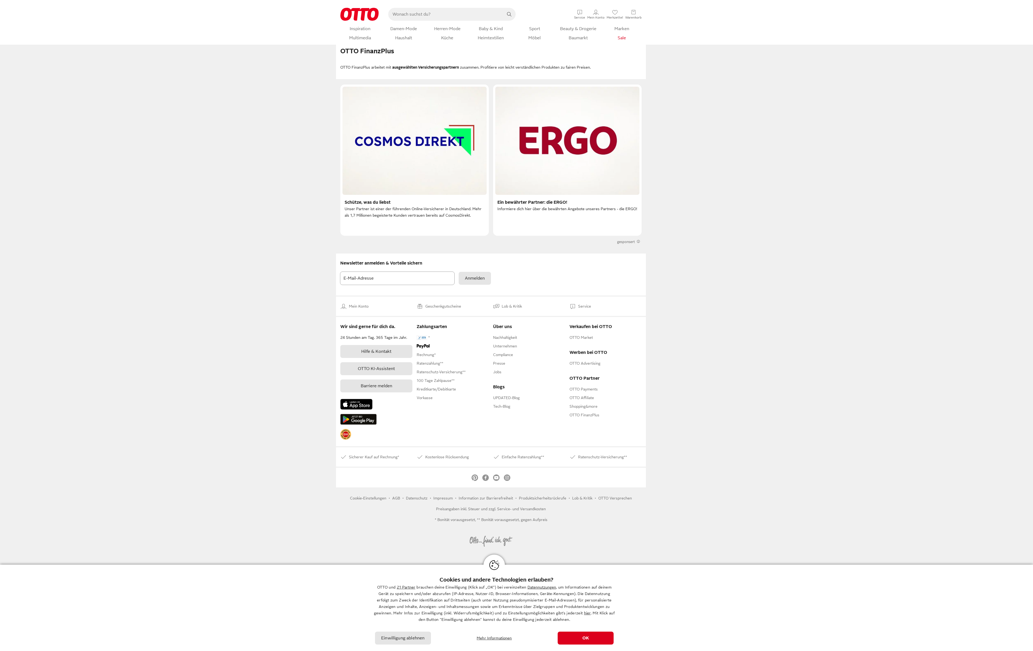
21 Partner (406, 587)
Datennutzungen (542, 587)
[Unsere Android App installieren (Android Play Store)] (358, 419)
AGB (396, 498)
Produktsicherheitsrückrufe (542, 498)
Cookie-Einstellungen (368, 498)
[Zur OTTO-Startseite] (359, 14)
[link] (345, 434)
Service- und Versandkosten (521, 509)
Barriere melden (376, 385)
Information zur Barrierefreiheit (486, 498)
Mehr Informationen (494, 638)
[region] (516, 608)
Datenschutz (416, 498)
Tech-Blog (501, 406)
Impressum (443, 498)
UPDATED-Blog (506, 398)
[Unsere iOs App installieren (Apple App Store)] (356, 404)
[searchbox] (445, 14)
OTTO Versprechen (615, 498)
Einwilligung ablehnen (402, 638)
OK (585, 638)
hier (587, 613)
